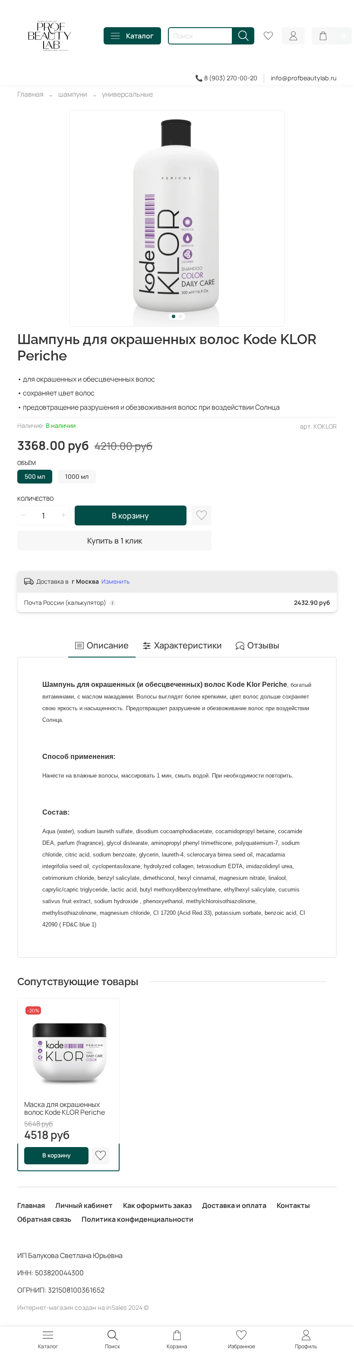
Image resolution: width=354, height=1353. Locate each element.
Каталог (140, 36)
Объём (26, 463)
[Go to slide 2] (180, 316)
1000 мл (76, 476)
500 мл (35, 476)
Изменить (115, 581)
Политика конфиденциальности (137, 1219)
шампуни (72, 94)
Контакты (293, 1205)
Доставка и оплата (234, 1205)
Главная (30, 94)
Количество (35, 499)
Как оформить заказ (157, 1205)
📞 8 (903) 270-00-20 (226, 78)
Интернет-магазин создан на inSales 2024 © (83, 1307)
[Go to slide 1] (173, 316)
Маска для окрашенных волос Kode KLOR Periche (64, 1108)
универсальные (127, 94)
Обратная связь (44, 1219)
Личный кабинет (84, 1205)
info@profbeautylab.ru (304, 78)
